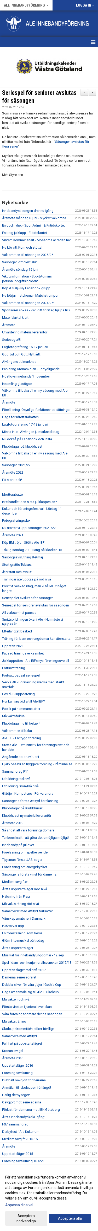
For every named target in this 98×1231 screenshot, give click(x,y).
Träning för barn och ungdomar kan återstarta (36, 639)
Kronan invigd (12, 1051)
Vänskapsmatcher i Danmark (23, 918)
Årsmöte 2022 (12, 472)
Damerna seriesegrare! (19, 977)
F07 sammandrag (15, 1124)
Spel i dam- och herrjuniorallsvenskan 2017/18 (36, 963)
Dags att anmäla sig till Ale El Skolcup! (31, 992)
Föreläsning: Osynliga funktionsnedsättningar (36, 410)
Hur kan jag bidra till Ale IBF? (23, 701)
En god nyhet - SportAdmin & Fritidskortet (33, 225)
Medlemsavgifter (15, 882)
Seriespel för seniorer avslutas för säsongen (35, 605)
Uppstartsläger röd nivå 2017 (24, 970)
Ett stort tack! (12, 480)
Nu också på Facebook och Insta (27, 439)
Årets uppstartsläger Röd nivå (24, 889)
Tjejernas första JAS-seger (22, 860)
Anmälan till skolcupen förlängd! (26, 1087)
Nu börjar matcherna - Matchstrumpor (30, 295)
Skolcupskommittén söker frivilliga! (28, 1029)
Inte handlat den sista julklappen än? (29, 502)
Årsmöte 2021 (12, 535)
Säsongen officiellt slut (19, 262)
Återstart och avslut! (17, 572)
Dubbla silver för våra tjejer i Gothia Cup (31, 985)
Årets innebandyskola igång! (23, 1117)
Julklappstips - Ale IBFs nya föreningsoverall (35, 661)
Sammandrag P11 (15, 771)
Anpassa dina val (19, 1205)
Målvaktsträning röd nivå (20, 904)
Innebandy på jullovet (18, 845)
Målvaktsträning (14, 1021)
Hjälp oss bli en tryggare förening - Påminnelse (37, 764)
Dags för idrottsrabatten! (20, 417)
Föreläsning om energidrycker (24, 867)
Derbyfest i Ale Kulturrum (20, 1132)
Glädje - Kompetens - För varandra (27, 793)
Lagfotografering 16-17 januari (25, 347)
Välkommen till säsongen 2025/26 (27, 255)
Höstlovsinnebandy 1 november (26, 376)
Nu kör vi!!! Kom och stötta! (22, 247)
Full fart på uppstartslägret (22, 1043)
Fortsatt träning (13, 668)
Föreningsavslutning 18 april (23, 1161)
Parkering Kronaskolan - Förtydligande (31, 369)
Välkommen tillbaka (17, 731)
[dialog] (49, 1199)
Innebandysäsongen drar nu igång (28, 211)
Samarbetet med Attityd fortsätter (27, 911)
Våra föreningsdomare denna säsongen (32, 1014)
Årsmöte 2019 (12, 823)
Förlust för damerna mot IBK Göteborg (31, 1110)
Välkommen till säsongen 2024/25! (28, 303)
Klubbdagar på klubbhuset (22, 446)
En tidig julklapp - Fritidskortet (24, 233)
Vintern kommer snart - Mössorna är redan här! (37, 240)
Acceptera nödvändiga (26, 1218)
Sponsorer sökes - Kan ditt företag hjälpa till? (36, 310)
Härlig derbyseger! (16, 1095)
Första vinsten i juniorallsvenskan (27, 1007)
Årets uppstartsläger (17, 948)
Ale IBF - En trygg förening (21, 738)
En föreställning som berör (22, 933)
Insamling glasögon (17, 384)
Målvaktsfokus (13, 716)
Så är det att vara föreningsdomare (28, 830)
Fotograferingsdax (16, 520)
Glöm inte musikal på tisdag (23, 940)
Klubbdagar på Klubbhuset (22, 808)
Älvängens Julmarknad (19, 362)
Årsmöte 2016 (12, 1058)
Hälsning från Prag (16, 896)
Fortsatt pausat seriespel (21, 675)
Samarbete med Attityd (19, 1036)
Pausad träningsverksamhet (23, 653)
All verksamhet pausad (19, 613)
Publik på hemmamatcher (21, 709)
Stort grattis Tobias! (17, 565)
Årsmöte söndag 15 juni (20, 269)
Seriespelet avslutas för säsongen (28, 598)
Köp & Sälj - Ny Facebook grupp (26, 288)
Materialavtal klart (15, 317)
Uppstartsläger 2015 (17, 1154)
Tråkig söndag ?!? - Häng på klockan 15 (32, 550)
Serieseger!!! (11, 340)
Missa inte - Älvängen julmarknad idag (30, 432)
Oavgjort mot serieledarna (21, 1102)
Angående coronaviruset (20, 757)
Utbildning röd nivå (16, 779)
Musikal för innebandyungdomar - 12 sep (33, 955)
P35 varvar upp (13, 926)
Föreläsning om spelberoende (25, 852)
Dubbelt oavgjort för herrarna (24, 1080)
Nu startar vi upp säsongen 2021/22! (29, 528)
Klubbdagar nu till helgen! (21, 723)
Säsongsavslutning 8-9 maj (22, 557)
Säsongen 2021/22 (16, 465)
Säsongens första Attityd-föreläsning (30, 801)
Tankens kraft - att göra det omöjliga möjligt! (35, 838)
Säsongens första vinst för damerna (29, 874)
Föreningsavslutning (17, 1073)
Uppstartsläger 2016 (17, 1065)
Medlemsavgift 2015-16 (20, 1139)
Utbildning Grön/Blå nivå (20, 786)
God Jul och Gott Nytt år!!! (21, 354)
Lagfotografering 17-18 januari (25, 424)
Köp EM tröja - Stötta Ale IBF (23, 542)
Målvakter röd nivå (16, 999)
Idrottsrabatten (13, 494)
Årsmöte (8, 325)
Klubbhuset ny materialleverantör (26, 816)
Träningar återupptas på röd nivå (26, 579)
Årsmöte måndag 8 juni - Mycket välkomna (34, 218)
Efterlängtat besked (17, 631)
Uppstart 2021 (13, 646)
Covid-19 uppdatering (18, 694)
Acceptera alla (70, 1218)
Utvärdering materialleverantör (24, 332)
